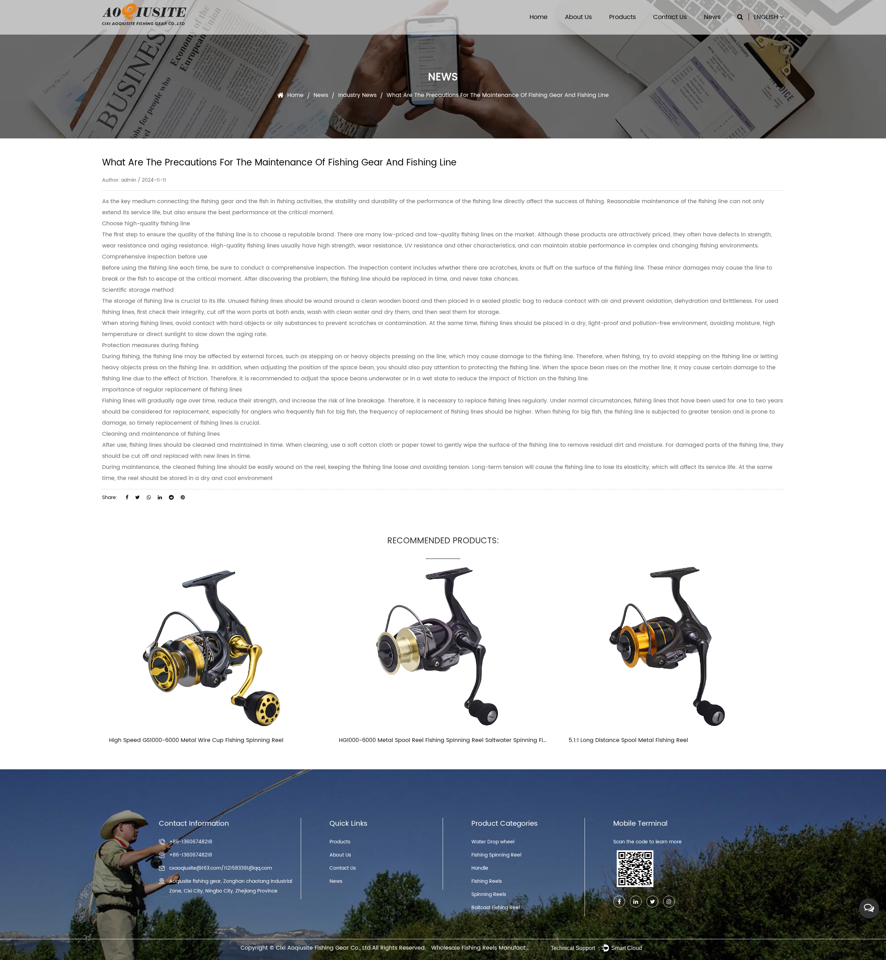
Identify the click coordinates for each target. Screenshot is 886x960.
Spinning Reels (488, 894)
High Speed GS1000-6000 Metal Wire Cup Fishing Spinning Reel (196, 740)
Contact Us (670, 17)
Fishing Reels (486, 881)
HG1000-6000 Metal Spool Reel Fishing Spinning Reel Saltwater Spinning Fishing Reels (456, 740)
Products (622, 17)
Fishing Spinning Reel (496, 855)
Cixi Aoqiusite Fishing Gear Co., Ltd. (324, 947)
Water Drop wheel (492, 842)
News (712, 17)
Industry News (357, 95)
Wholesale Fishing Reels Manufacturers (485, 947)
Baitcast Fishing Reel (495, 908)
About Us (578, 17)
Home (539, 17)
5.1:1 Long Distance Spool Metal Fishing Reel (628, 740)
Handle (479, 868)
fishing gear (217, 201)
